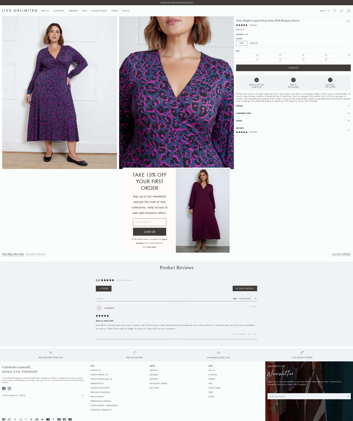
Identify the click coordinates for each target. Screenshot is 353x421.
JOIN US (149, 232)
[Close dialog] (227, 170)
